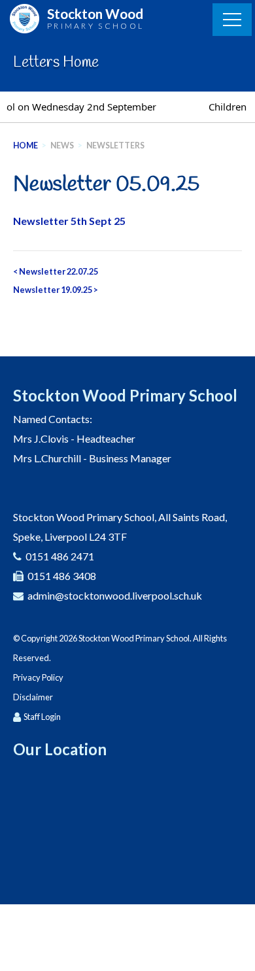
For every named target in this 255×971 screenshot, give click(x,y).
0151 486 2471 (60, 556)
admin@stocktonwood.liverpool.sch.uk (114, 595)
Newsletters (115, 145)
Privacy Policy (38, 677)
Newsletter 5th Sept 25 (69, 220)
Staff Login (42, 716)
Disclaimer (33, 697)
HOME (25, 145)
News (62, 145)
